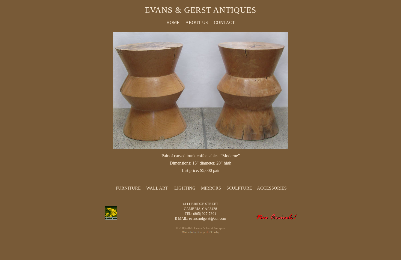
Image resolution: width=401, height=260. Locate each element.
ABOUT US (196, 22)
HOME (172, 22)
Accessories (272, 188)
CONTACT (224, 22)
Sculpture (239, 188)
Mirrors (211, 188)
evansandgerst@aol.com (207, 218)
